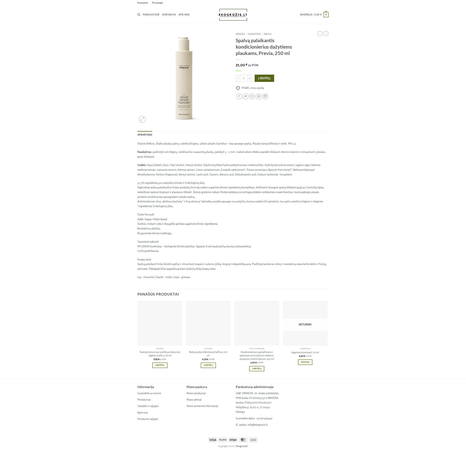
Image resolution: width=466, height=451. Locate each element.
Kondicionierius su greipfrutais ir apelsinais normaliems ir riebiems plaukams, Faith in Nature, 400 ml (257, 355)
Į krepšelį (264, 78)
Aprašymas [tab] (144, 134)
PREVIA (267, 34)
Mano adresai (194, 399)
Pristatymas (144, 399)
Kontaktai (142, 2)
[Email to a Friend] (252, 96)
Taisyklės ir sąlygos (148, 406)
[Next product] (319, 33)
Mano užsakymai (196, 393)
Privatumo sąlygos (147, 419)
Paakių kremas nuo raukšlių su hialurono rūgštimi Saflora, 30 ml (160, 354)
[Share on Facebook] (239, 96)
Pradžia (240, 34)
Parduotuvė (151, 14)
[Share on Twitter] (246, 96)
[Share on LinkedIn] (265, 96)
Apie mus (183, 14)
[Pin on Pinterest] (259, 96)
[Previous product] (325, 33)
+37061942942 (264, 418)
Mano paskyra (197, 387)
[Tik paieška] (138, 14)
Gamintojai (254, 34)
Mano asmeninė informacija (202, 406)
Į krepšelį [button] (159, 365)
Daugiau (305, 362)
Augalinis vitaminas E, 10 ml (305, 352)
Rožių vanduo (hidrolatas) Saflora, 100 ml (208, 354)
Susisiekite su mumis (149, 393)
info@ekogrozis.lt (258, 424)
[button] (157, 2)
